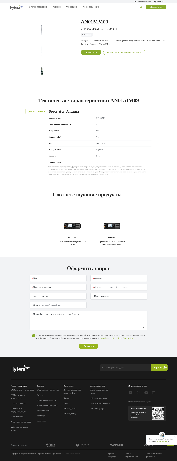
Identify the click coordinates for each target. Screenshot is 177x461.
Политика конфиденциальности (131, 455)
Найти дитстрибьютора (98, 398)
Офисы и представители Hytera (99, 391)
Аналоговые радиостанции (21, 422)
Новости (66, 398)
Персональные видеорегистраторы (18, 410)
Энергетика (41, 421)
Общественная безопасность (48, 390)
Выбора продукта (161, 441)
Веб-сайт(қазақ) (69, 409)
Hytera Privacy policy (107, 338)
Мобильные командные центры (20, 428)
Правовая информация (112, 455)
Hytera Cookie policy (125, 338)
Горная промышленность (46, 400)
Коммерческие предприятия (47, 405)
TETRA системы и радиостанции (18, 396)
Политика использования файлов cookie (154, 455)
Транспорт (41, 416)
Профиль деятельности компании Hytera (72, 391)
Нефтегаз (40, 395)
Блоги (65, 403)
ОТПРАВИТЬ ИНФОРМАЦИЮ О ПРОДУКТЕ (124, 52)
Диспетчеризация (17, 417)
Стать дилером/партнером (100, 403)
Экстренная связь (43, 411)
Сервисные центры (97, 409)
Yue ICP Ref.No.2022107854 (71, 454)
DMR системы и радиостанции (22, 390)
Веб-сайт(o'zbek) (69, 414)
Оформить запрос (156, 7)
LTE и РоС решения (18, 403)
